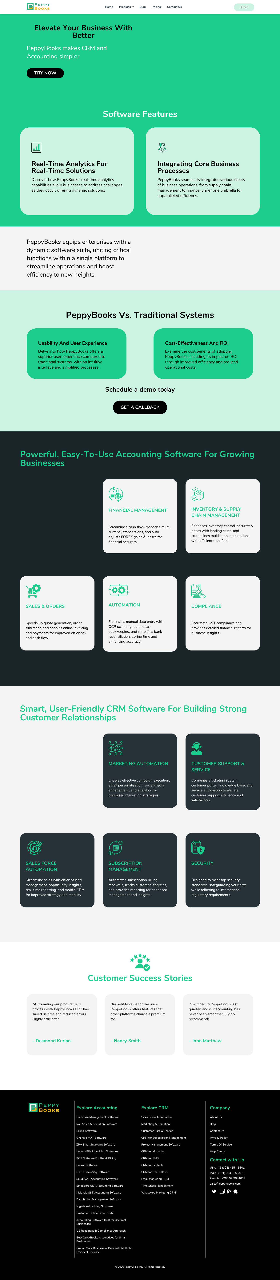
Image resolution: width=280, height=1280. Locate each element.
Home (109, 7)
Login (244, 7)
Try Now (45, 73)
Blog (142, 7)
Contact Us (174, 7)
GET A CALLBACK (140, 407)
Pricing (156, 7)
